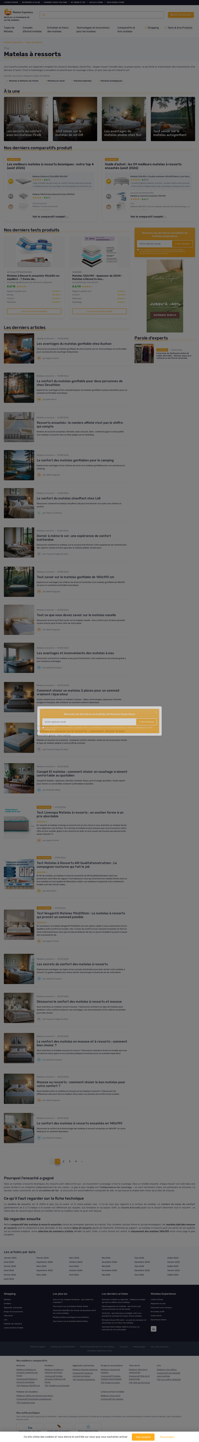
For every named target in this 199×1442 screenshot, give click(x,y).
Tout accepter (143, 1437)
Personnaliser (167, 1437)
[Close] (155, 712)
